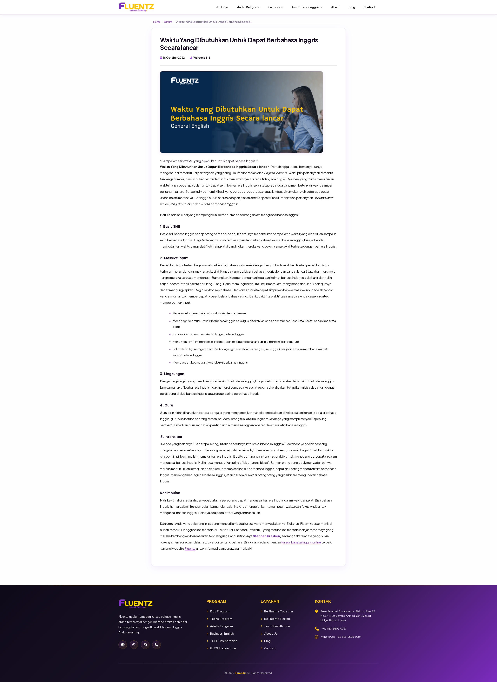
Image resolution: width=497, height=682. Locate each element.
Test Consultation (277, 626)
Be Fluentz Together (278, 611)
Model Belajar (246, 7)
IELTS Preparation (223, 648)
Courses (274, 7)
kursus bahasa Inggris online (301, 542)
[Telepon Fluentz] (156, 644)
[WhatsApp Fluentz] (134, 644)
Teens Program (221, 619)
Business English (222, 633)
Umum (168, 22)
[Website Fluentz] (122, 644)
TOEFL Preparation (223, 641)
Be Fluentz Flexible (277, 619)
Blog (351, 7)
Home (224, 7)
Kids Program (219, 611)
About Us (270, 633)
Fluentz (190, 548)
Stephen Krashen (266, 536)
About (335, 7)
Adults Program (221, 626)
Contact (369, 7)
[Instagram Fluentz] (145, 644)
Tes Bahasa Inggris (305, 7)
